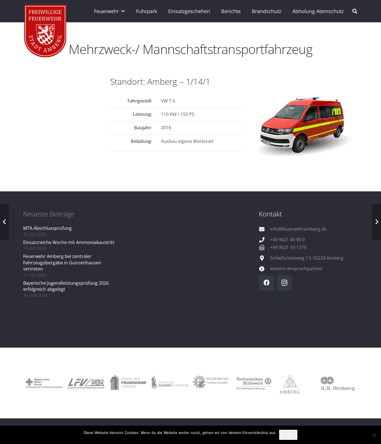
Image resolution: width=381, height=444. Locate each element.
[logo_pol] (211, 383)
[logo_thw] (253, 383)
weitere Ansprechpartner (296, 268)
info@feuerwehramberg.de (298, 229)
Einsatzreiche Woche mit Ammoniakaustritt (68, 242)
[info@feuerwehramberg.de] (264, 229)
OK (288, 434)
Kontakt (270, 213)
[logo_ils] (337, 383)
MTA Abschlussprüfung (47, 228)
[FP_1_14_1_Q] (306, 124)
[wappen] (45, 32)
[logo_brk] (44, 383)
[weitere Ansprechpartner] (264, 268)
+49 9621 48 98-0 (287, 239)
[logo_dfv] (127, 383)
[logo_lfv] (86, 383)
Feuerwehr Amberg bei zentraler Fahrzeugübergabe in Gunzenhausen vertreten (62, 262)
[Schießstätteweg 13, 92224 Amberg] (264, 258)
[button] (122, 11)
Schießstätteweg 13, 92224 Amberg (306, 258)
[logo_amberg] (295, 383)
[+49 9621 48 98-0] (264, 239)
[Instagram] (284, 283)
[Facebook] (266, 283)
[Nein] (374, 435)
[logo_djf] (169, 383)
